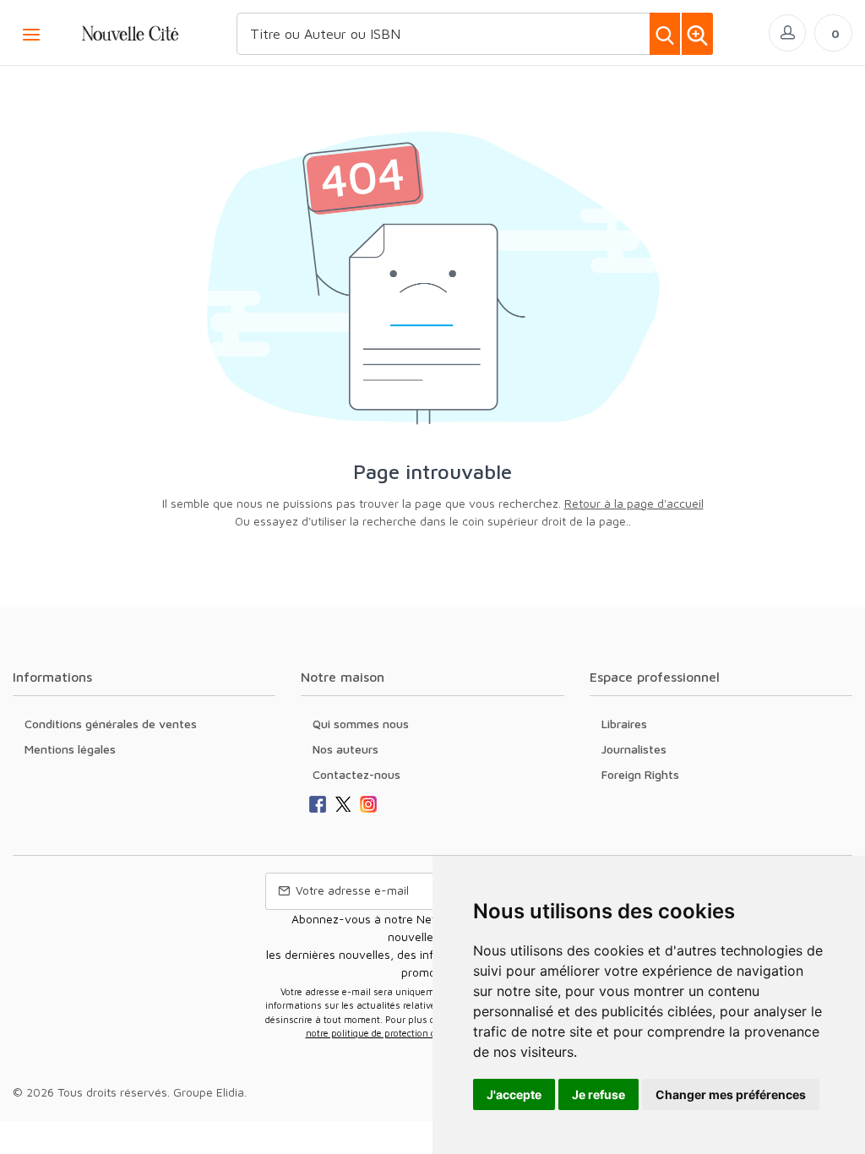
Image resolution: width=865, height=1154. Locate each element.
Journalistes (633, 749)
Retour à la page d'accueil (634, 503)
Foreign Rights (640, 774)
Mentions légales (70, 749)
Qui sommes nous (361, 723)
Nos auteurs (345, 749)
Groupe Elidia (208, 1092)
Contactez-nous (356, 774)
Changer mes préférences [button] (731, 1094)
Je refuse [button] (598, 1094)
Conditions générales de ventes (110, 723)
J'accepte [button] (514, 1094)
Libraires (624, 723)
